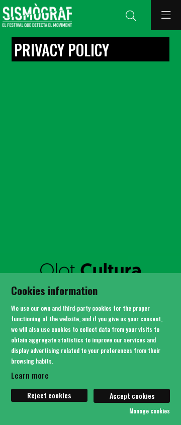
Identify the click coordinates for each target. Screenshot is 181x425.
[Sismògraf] (36, 15)
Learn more (30, 375)
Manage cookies (149, 411)
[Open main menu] (166, 15)
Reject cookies (49, 395)
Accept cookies (132, 395)
